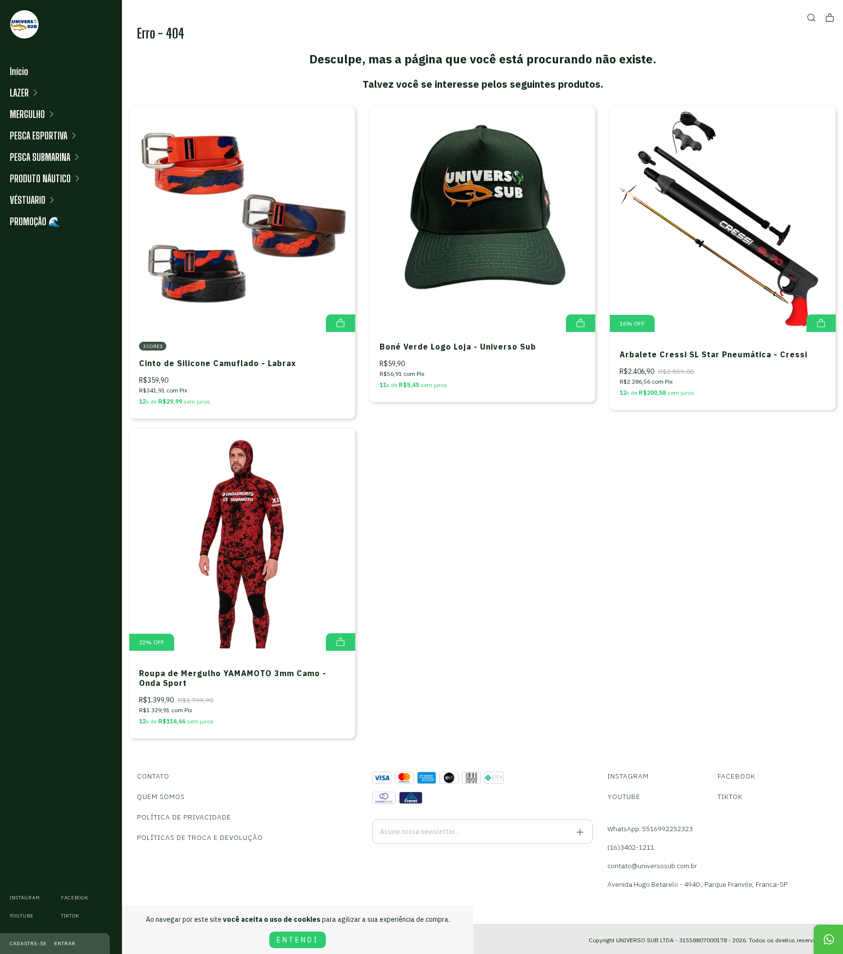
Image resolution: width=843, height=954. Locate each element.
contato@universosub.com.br (652, 865)
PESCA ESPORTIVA (38, 135)
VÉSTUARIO (27, 200)
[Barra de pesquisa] (811, 17)
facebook (74, 898)
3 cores (152, 346)
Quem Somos (161, 796)
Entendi (298, 939)
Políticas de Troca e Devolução (200, 837)
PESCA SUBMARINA (40, 157)
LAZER (19, 92)
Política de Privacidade (184, 817)
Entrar (65, 943)
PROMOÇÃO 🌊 (35, 221)
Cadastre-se (28, 943)
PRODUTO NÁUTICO (40, 178)
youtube (22, 916)
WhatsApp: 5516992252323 (650, 828)
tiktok (70, 916)
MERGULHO (27, 114)
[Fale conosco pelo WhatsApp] (828, 939)
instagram (25, 898)
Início (19, 71)
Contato (153, 776)
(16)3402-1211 (630, 847)
